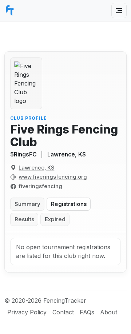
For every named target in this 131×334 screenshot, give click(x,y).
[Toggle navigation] (119, 10)
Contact (63, 312)
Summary (27, 204)
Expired (55, 219)
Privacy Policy (27, 312)
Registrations (69, 204)
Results (24, 219)
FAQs (87, 312)
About (108, 312)
